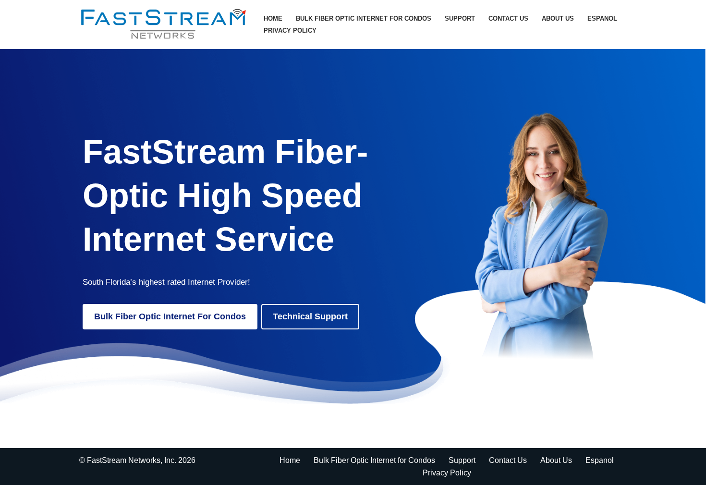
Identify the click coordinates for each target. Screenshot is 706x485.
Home (273, 18)
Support (460, 18)
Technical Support (310, 316)
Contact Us (508, 18)
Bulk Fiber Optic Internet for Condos (363, 18)
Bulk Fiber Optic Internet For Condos (170, 316)
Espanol (602, 18)
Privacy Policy (290, 30)
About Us (558, 18)
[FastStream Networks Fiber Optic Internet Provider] (163, 24)
